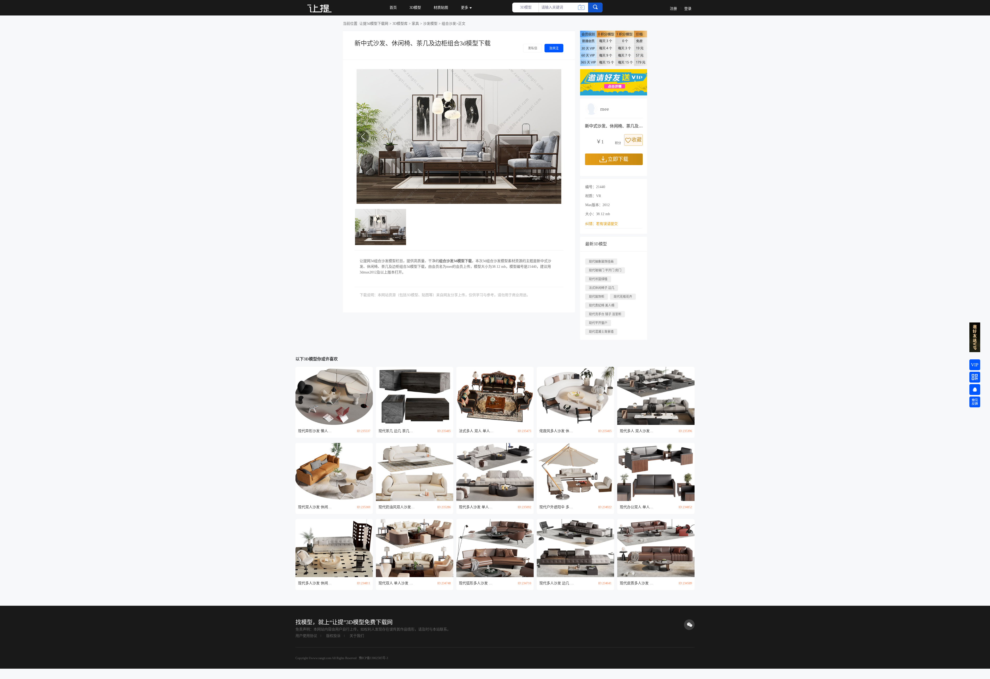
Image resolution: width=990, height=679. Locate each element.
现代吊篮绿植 (598, 279)
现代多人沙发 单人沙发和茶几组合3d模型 (477, 507)
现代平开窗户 (598, 323)
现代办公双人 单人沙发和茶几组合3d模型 (638, 507)
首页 (393, 8)
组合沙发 (449, 24)
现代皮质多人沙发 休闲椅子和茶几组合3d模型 (638, 583)
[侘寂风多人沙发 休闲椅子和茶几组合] (575, 396)
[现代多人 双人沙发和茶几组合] (656, 396)
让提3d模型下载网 (373, 24)
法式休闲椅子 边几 (601, 288)
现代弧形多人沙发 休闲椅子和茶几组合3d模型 (477, 583)
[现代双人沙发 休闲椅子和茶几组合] (334, 472)
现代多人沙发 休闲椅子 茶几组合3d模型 (316, 583)
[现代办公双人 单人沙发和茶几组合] (656, 472)
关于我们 (357, 636)
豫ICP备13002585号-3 (373, 658)
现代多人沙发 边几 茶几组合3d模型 (557, 583)
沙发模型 (430, 24)
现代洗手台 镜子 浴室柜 (605, 314)
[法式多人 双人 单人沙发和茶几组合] (495, 396)
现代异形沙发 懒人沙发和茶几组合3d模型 (316, 431)
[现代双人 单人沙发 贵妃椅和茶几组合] (414, 548)
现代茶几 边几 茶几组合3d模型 (396, 431)
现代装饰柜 (596, 296)
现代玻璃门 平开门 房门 (605, 270)
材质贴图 (441, 8)
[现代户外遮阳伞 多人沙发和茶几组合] (575, 472)
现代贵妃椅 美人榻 (601, 305)
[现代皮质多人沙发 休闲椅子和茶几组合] (656, 548)
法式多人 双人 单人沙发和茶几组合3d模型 (477, 431)
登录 (687, 9)
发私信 (532, 48)
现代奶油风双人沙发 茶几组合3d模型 (396, 507)
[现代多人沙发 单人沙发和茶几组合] (495, 472)
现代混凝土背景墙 (601, 332)
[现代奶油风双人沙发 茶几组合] (414, 472)
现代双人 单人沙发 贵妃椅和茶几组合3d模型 (396, 583)
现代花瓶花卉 (623, 296)
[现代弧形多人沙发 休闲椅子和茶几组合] (495, 548)
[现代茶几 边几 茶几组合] (414, 396)
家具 (415, 24)
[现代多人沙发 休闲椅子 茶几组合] (334, 548)
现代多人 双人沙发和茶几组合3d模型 (638, 431)
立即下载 (618, 159)
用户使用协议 (306, 636)
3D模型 (415, 8)
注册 (673, 9)
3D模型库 (400, 24)
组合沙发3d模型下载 (455, 261)
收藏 (636, 140)
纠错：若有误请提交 (601, 224)
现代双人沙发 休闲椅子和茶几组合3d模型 (316, 507)
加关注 (554, 48)
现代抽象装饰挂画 (601, 261)
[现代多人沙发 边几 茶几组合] (575, 548)
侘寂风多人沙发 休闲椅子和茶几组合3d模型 (557, 431)
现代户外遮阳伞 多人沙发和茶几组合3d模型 (557, 507)
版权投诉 (333, 636)
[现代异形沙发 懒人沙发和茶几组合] (334, 396)
